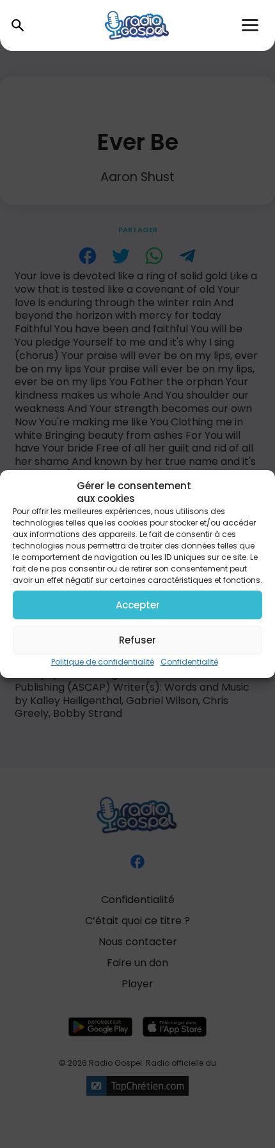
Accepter (138, 605)
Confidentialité (189, 661)
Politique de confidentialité (102, 661)
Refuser (137, 640)
